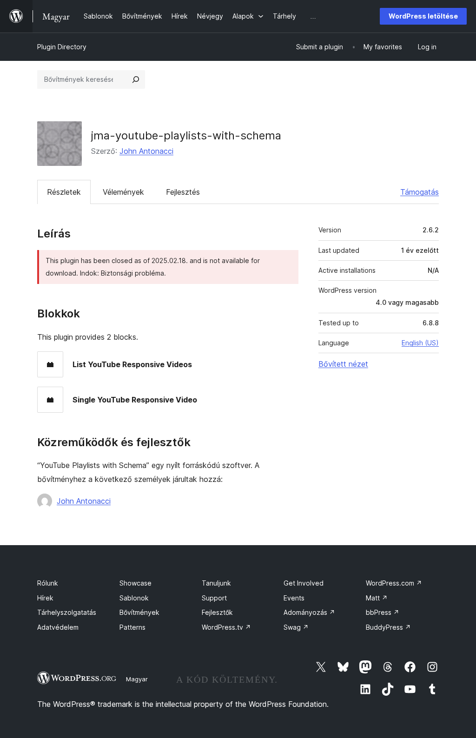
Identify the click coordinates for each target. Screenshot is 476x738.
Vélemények (123, 192)
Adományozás (309, 612)
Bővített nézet (343, 364)
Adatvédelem (58, 627)
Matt (377, 598)
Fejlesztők (217, 612)
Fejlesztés (183, 192)
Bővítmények (139, 612)
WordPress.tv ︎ (226, 627)
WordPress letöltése (423, 16)
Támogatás (419, 192)
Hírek (45, 598)
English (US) (420, 343)
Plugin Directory (61, 47)
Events (294, 598)
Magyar (137, 679)
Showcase (135, 583)
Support (214, 598)
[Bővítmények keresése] (135, 79)
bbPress (382, 612)
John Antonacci (146, 151)
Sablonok (134, 598)
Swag (296, 627)
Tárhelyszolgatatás (66, 612)
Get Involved (304, 583)
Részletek (64, 192)
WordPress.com (394, 583)
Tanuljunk (216, 583)
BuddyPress (388, 627)
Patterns (132, 627)
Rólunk (47, 583)
